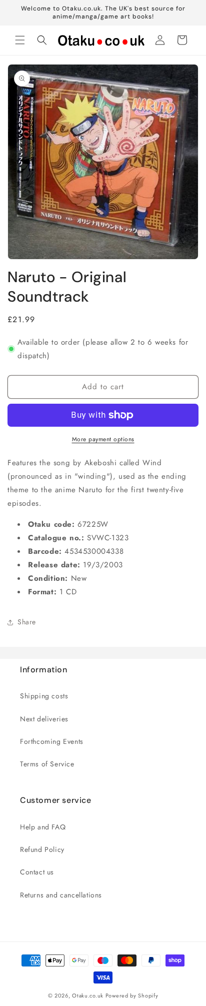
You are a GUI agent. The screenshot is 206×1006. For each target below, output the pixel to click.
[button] (20, 40)
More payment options (103, 439)
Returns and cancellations (61, 895)
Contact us (37, 872)
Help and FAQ (43, 827)
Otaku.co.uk (88, 995)
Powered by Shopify (132, 995)
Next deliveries (44, 719)
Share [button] (27, 622)
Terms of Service (47, 764)
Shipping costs (44, 696)
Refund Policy (42, 849)
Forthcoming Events (52, 741)
